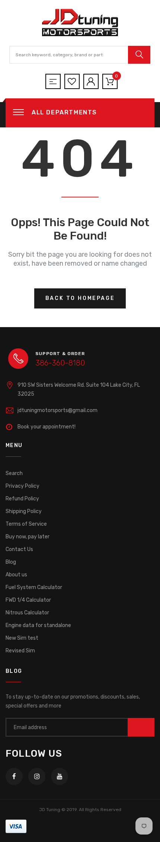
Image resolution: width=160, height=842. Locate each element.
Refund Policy (22, 499)
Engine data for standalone (38, 625)
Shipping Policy (24, 511)
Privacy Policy (22, 486)
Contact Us (19, 549)
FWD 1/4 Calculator (28, 600)
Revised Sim (20, 651)
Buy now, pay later (27, 537)
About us (16, 575)
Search (14, 473)
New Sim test (22, 638)
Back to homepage (80, 298)
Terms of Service (26, 524)
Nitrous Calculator (27, 613)
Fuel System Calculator (34, 587)
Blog (11, 562)
